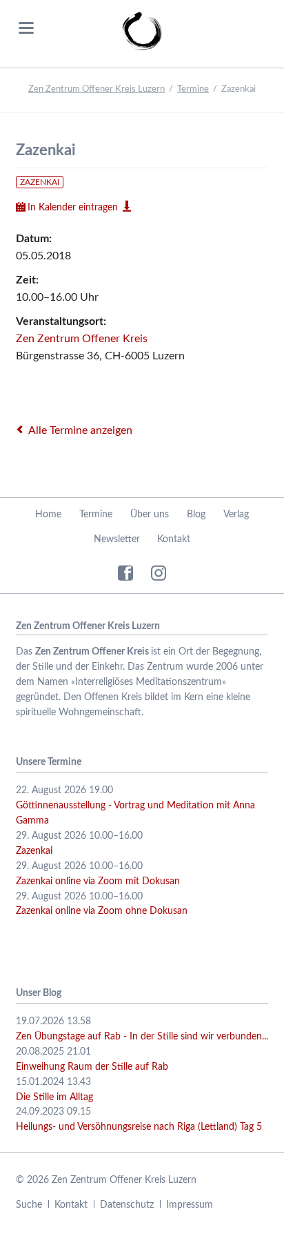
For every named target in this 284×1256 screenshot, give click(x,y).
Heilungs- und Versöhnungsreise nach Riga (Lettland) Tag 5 (139, 1127)
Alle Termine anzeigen (80, 430)
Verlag (236, 514)
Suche (29, 1205)
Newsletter (117, 539)
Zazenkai (39, 182)
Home (48, 514)
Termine (193, 89)
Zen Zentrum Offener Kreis (82, 338)
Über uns (149, 514)
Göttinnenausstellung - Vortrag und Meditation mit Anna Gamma (135, 813)
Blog (196, 514)
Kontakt (173, 539)
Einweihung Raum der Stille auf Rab (92, 1067)
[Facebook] (125, 572)
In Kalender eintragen (73, 207)
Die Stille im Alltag (54, 1097)
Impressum (189, 1205)
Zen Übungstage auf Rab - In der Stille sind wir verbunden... (142, 1036)
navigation (26, 27)
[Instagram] (158, 572)
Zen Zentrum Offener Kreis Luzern (96, 89)
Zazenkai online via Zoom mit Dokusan (98, 881)
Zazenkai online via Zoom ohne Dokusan (101, 911)
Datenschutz (127, 1205)
